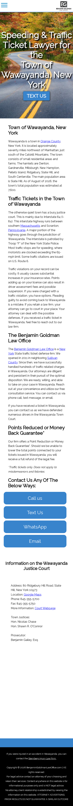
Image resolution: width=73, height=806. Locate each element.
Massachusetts (30, 225)
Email (35, 541)
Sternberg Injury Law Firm (42, 758)
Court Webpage (45, 608)
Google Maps (32, 594)
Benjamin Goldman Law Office (34, 349)
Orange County (50, 141)
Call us (35, 498)
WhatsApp (35, 527)
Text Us (35, 512)
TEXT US (36, 96)
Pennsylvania (16, 230)
